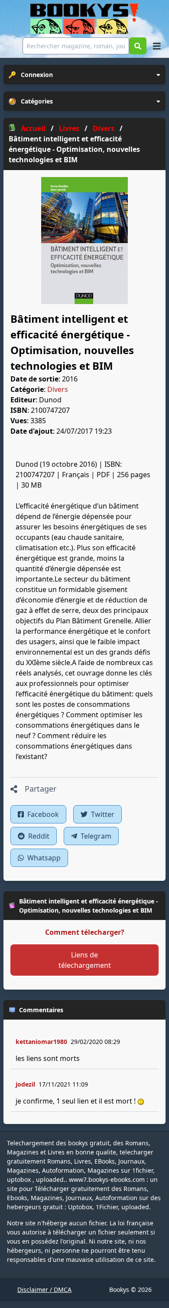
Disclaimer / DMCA (44, 1289)
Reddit (37, 836)
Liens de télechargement (84, 960)
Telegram (95, 836)
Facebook (42, 814)
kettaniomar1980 (41, 1041)
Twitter (101, 814)
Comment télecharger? (84, 932)
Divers (57, 389)
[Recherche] (137, 45)
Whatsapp (43, 858)
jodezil (25, 1084)
